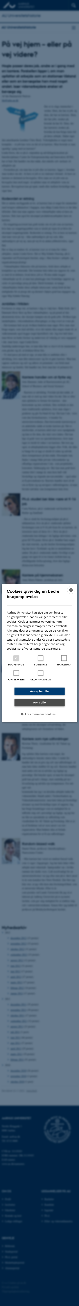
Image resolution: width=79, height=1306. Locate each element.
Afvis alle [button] (39, 702)
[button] (39, 714)
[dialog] (39, 653)
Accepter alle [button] (39, 691)
